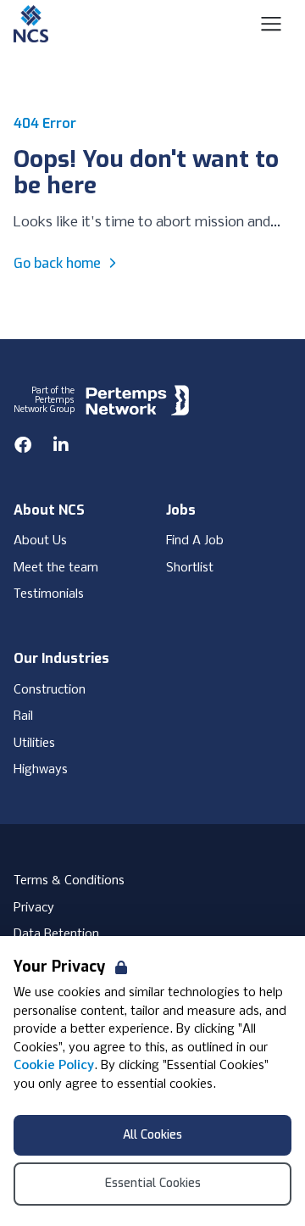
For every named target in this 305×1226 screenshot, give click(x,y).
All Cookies (152, 1135)
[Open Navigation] (271, 23)
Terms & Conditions (69, 881)
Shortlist (190, 568)
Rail (23, 716)
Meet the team (56, 568)
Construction (50, 690)
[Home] (31, 23)
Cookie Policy (54, 1066)
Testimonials (49, 594)
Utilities (34, 743)
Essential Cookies (153, 1183)
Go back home (57, 263)
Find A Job (195, 541)
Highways (41, 770)
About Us (40, 541)
